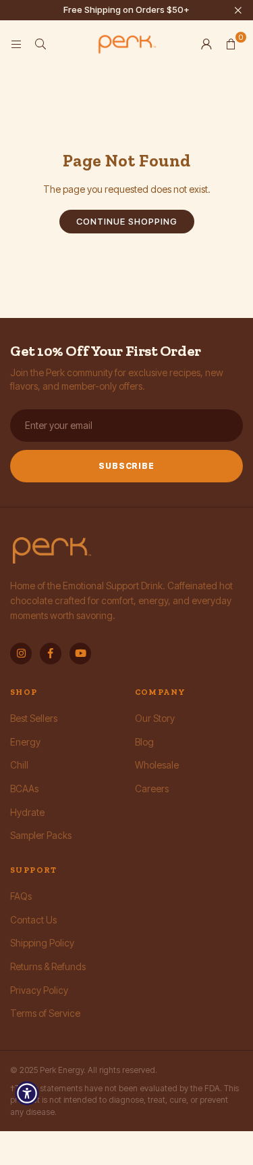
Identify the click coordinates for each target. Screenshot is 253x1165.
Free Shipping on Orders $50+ (126, 10)
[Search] (40, 43)
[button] (231, 44)
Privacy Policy (39, 990)
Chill (19, 765)
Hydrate (27, 812)
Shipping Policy (42, 943)
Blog (144, 742)
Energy (25, 742)
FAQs (21, 896)
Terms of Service (45, 1013)
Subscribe (127, 466)
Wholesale (157, 765)
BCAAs (24, 788)
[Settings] (206, 44)
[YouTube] (80, 653)
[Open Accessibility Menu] (27, 1093)
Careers (152, 788)
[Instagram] (21, 653)
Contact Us (33, 920)
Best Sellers (33, 718)
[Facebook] (50, 653)
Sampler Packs (41, 835)
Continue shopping (126, 221)
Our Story (155, 718)
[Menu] (16, 43)
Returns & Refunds (48, 966)
